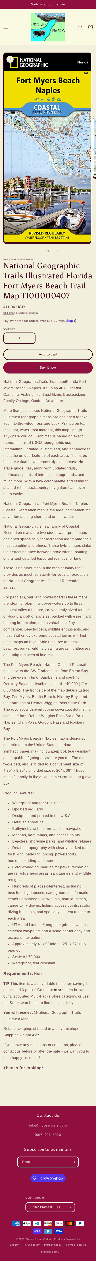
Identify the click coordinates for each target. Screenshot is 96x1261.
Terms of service (76, 1244)
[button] (5, 27)
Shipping (8, 313)
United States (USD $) (45, 1207)
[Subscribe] (73, 1162)
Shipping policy (50, 1251)
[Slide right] (58, 251)
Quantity (9, 328)
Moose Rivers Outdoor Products (45, 1239)
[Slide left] (38, 251)
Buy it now (48, 367)
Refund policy (31, 1244)
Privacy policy (52, 1244)
